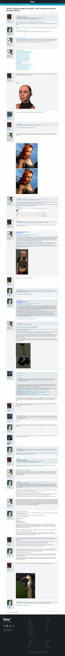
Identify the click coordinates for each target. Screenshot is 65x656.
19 (54, 12)
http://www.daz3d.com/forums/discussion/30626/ (28, 393)
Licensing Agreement (31, 651)
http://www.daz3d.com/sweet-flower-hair (23, 235)
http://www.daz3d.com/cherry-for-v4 (22, 67)
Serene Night (9, 32)
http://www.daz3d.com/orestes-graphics (23, 30)
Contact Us (30, 621)
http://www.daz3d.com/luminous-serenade (23, 68)
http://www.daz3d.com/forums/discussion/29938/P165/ (35, 466)
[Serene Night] (10, 29)
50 (56, 12)
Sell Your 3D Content (31, 627)
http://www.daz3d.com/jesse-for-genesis (23, 57)
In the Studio (30, 643)
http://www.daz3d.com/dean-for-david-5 (23, 53)
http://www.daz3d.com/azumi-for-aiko (22, 56)
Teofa (8, 225)
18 (53, 12)
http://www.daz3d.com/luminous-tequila (23, 65)
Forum (29, 647)
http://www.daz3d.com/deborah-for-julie (23, 58)
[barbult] (10, 114)
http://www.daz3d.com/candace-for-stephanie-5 (24, 52)
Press (46, 627)
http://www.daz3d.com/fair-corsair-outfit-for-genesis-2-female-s (27, 234)
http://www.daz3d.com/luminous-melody (23, 66)
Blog (46, 623)
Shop (46, 643)
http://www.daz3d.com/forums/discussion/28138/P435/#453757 (40, 394)
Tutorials (29, 623)
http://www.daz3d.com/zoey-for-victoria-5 (23, 63)
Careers (46, 629)
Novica (18, 16)
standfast (18, 289)
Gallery (29, 645)
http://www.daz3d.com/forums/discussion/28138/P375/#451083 (27, 327)
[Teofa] (10, 17)
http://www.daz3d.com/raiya (21, 38)
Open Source (30, 634)
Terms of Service (38, 651)
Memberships (47, 621)
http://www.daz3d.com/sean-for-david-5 (23, 55)
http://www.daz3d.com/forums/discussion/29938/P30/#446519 (39, 391)
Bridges (46, 631)
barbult (8, 117)
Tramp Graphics (19, 373)
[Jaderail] (10, 373)
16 (50, 12)
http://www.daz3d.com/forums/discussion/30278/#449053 (35, 392)
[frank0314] (10, 437)
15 (48, 12)
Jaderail (8, 376)
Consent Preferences (31, 636)
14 (47, 12)
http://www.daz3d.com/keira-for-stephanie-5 (23, 51)
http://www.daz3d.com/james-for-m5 (22, 61)
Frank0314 (18, 448)
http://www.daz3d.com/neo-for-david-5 (22, 54)
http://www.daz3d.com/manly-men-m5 (22, 60)
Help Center (30, 625)
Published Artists (48, 647)
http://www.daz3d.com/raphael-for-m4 (22, 69)
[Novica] (10, 40)
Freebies (46, 645)
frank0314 (9, 440)
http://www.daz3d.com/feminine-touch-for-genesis (24, 64)
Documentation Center (31, 631)
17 (51, 12)
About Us (46, 625)
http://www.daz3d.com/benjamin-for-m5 (23, 59)
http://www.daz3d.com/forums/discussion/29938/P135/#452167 (27, 19)
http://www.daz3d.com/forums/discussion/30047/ (29, 390)
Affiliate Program (30, 629)
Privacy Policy (43, 651)
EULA (47, 651)
